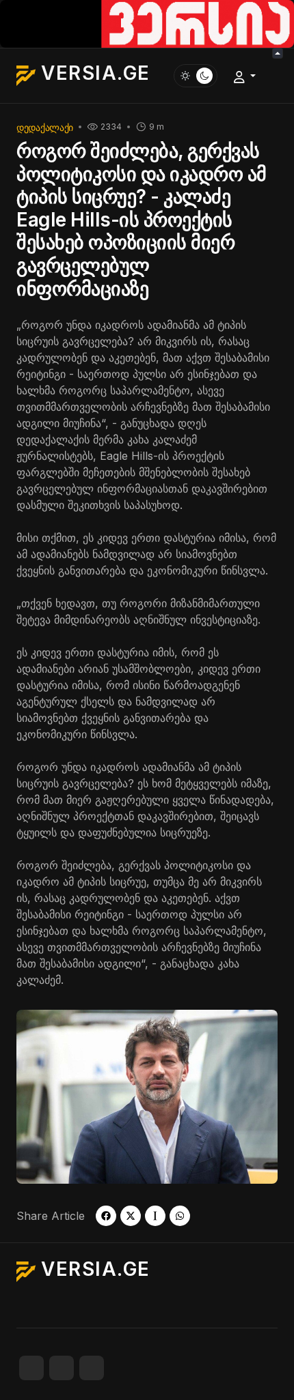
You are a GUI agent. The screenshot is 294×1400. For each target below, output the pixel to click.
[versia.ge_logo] (147, 22)
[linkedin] (91, 1368)
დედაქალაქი (44, 127)
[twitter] (130, 1216)
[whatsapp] (180, 1216)
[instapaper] (155, 1216)
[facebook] (106, 1216)
